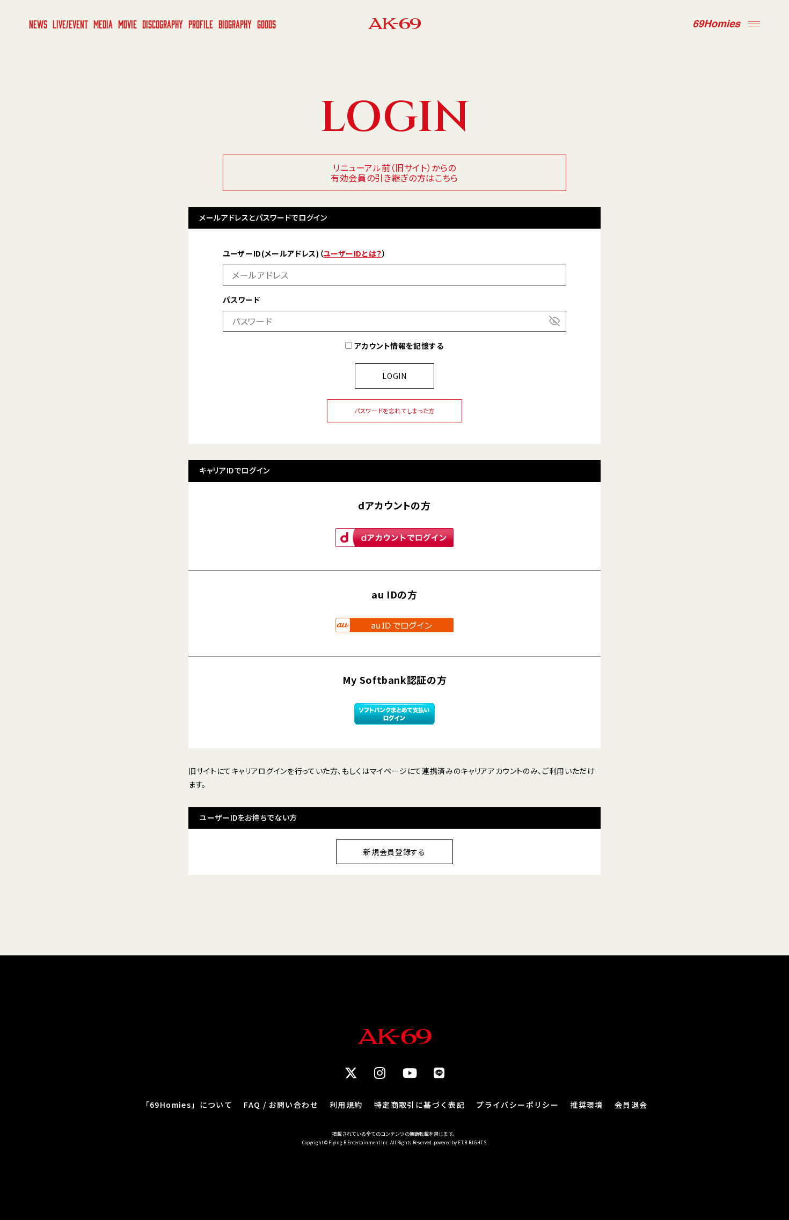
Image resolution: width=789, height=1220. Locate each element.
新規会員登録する (394, 851)
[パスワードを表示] (554, 321)
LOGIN (394, 375)
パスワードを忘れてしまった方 (394, 410)
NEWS (38, 23)
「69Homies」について (187, 1104)
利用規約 (346, 1104)
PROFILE (200, 23)
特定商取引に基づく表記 (419, 1104)
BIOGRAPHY (235, 23)
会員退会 (631, 1104)
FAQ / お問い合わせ (281, 1104)
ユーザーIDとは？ (352, 253)
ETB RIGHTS (472, 1142)
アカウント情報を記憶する (397, 345)
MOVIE (127, 23)
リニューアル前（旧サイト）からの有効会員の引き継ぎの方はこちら (394, 172)
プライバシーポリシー (517, 1104)
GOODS (266, 23)
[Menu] (754, 23)
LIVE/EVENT (70, 23)
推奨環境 (586, 1104)
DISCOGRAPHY (162, 23)
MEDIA (103, 23)
